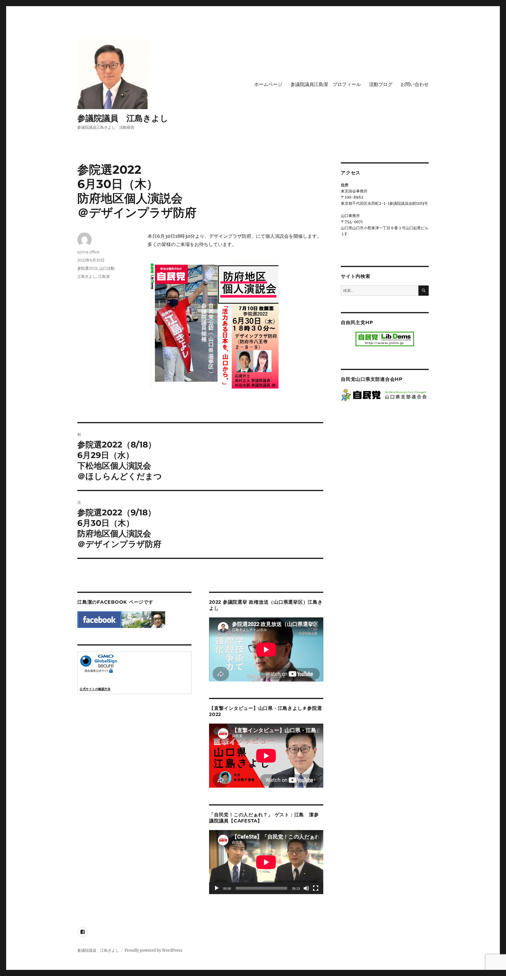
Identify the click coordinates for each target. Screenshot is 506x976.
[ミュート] (306, 888)
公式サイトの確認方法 (95, 689)
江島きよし (86, 276)
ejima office (88, 251)
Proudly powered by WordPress (153, 950)
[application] (266, 862)
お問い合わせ (415, 84)
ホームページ (268, 84)
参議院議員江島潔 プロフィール (325, 84)
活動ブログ (380, 84)
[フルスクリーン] (316, 888)
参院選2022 (87, 268)
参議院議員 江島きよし (122, 118)
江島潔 (104, 276)
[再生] (217, 888)
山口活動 (106, 268)
